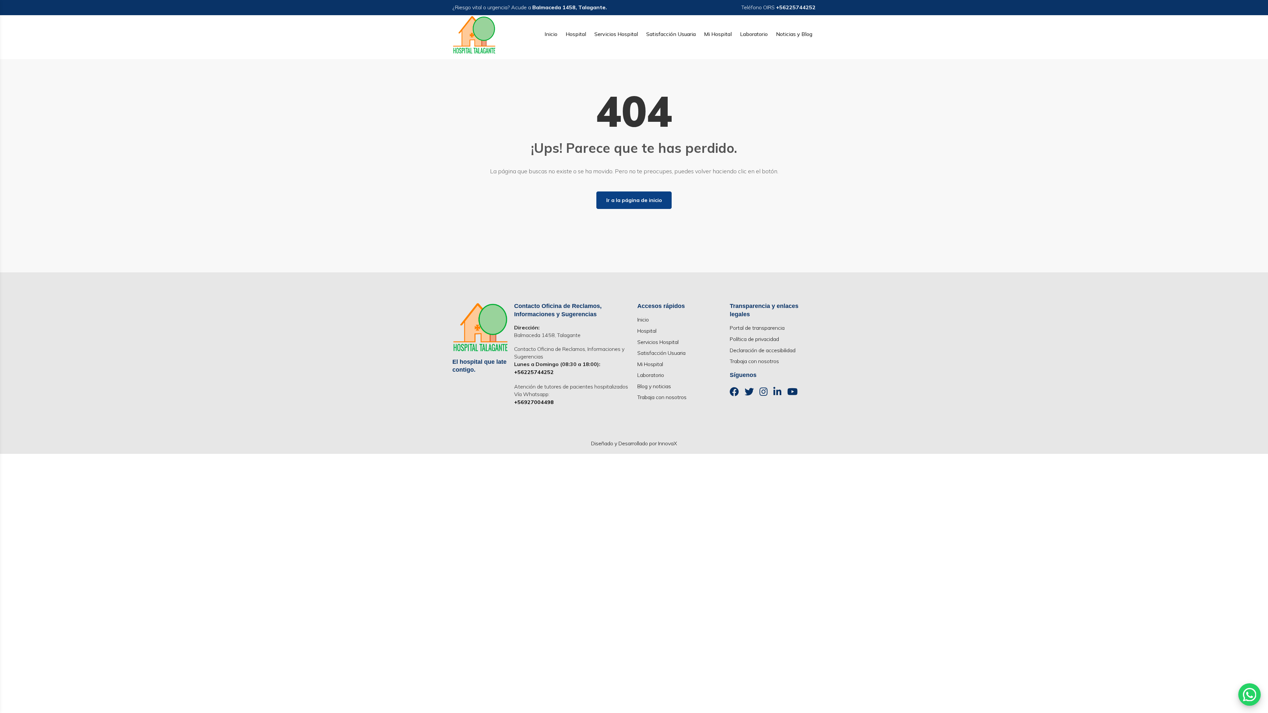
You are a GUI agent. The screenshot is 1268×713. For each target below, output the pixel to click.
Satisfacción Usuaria (671, 34)
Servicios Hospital (616, 34)
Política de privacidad (754, 339)
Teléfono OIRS (778, 7)
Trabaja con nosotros (662, 397)
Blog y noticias (654, 386)
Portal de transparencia (757, 327)
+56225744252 (534, 372)
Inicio (551, 34)
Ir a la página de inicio (634, 200)
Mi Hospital (718, 34)
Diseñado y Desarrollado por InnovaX (634, 443)
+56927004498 (534, 402)
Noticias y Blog (794, 34)
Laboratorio (754, 34)
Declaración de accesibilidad (762, 350)
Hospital (576, 34)
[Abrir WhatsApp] (1249, 694)
